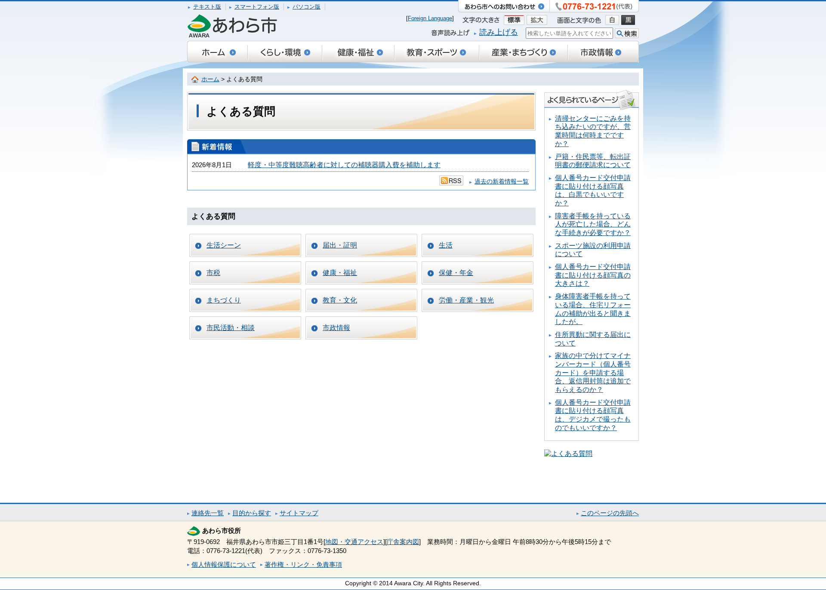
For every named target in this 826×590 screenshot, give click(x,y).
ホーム (210, 79)
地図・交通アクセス (354, 541)
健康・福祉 (340, 272)
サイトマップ (299, 513)
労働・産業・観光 (466, 300)
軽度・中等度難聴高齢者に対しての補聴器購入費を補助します (344, 164)
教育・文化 (340, 300)
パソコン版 (307, 6)
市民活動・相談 (230, 327)
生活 (446, 245)
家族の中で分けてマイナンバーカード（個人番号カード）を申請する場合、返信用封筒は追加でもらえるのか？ (593, 372)
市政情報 (336, 327)
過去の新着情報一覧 (502, 181)
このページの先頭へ (610, 513)
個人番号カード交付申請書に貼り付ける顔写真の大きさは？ (593, 275)
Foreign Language (430, 18)
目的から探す (251, 513)
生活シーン (223, 245)
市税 (213, 272)
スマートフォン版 (256, 6)
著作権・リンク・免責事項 (303, 564)
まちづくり (223, 300)
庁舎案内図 (403, 541)
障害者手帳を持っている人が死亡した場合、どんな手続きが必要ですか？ (593, 224)
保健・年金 (456, 272)
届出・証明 (340, 245)
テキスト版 (207, 6)
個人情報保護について (223, 564)
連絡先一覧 (207, 513)
